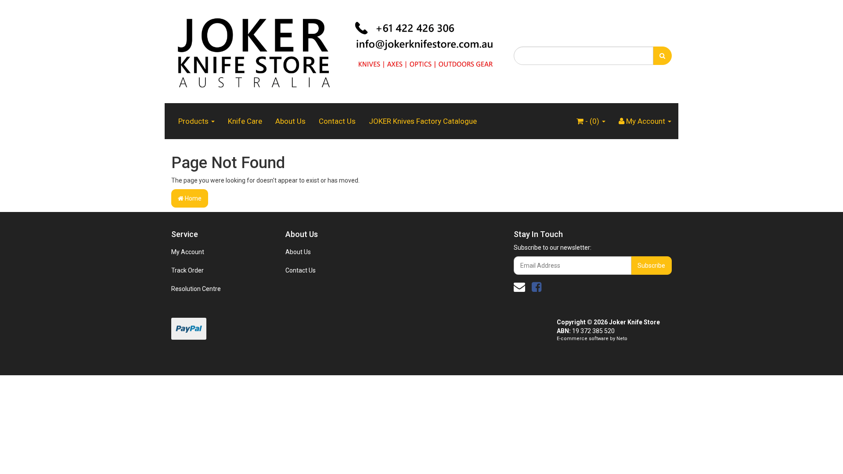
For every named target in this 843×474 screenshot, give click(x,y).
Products (194, 121)
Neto (621, 338)
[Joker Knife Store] (336, 50)
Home (193, 198)
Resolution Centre (196, 288)
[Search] (662, 56)
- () (592, 121)
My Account (187, 251)
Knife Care (245, 121)
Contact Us (337, 121)
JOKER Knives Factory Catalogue (423, 121)
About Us (290, 121)
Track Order (187, 270)
